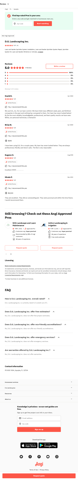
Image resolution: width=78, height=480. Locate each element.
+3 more (40, 52)
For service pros (10, 388)
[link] (21, 232)
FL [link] (10, 9)
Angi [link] (6, 9)
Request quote (21, 248)
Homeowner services (11, 382)
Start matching (43, 23)
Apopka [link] (16, 9)
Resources (8, 394)
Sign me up (39, 429)
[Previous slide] (6, 254)
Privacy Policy (44, 470)
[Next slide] (11, 254)
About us (8, 399)
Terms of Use (33, 470)
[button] (6, 254)
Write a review (59, 66)
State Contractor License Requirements (18, 266)
